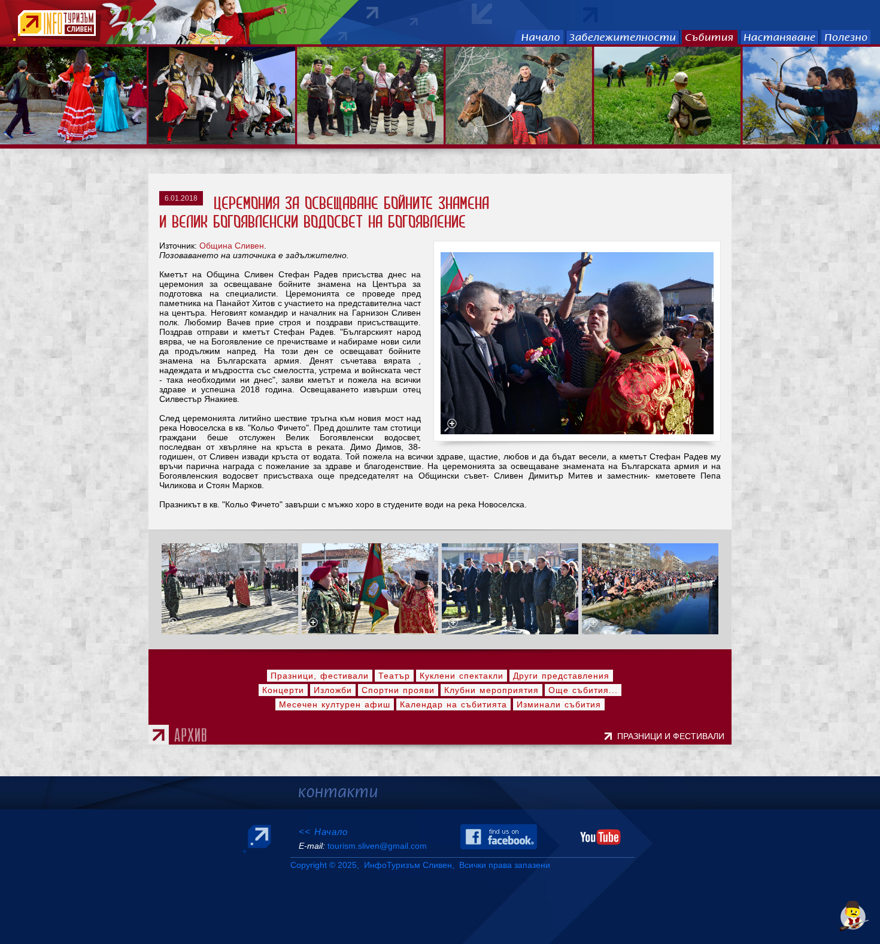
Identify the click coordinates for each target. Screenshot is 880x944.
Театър (394, 675)
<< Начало (323, 832)
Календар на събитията (453, 704)
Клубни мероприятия (491, 690)
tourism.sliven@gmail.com (377, 846)
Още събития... (583, 690)
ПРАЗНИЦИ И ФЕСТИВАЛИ (673, 736)
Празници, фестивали (320, 675)
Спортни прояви (398, 690)
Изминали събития (559, 704)
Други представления (561, 675)
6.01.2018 (181, 198)
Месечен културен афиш (334, 704)
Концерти (283, 690)
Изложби (333, 690)
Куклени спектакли (461, 675)
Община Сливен (231, 245)
